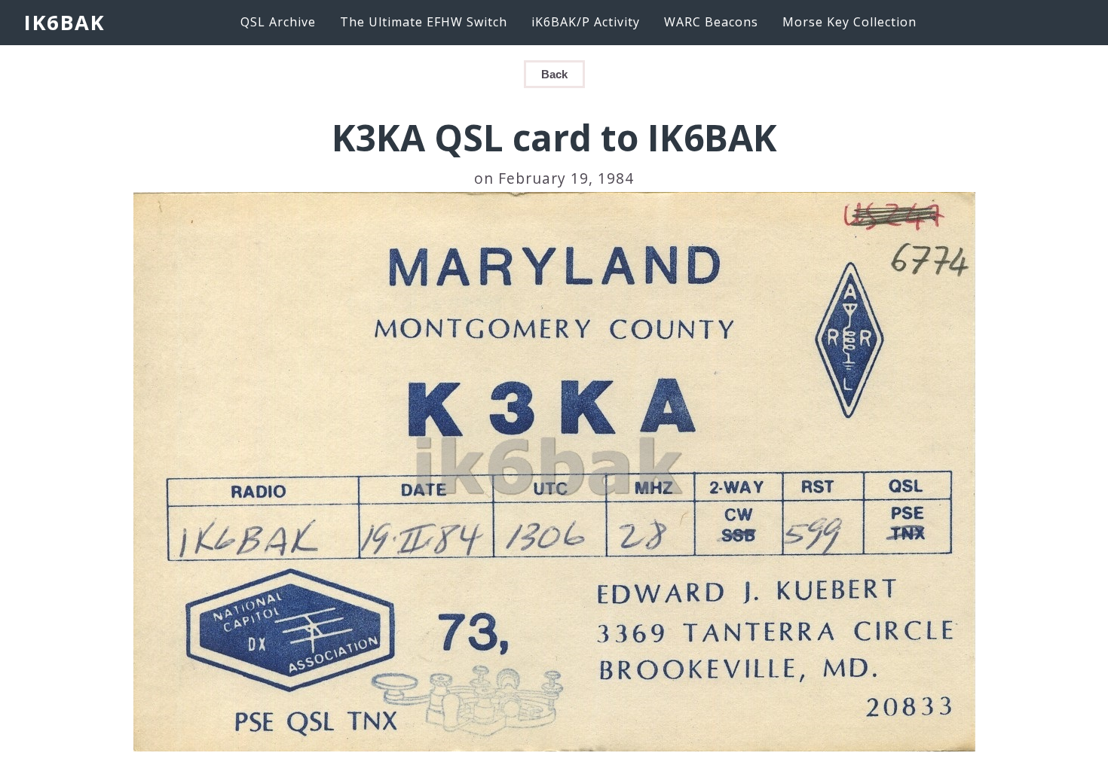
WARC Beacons (711, 22)
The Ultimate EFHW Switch (423, 22)
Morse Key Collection (849, 22)
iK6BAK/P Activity (585, 22)
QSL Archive (278, 22)
